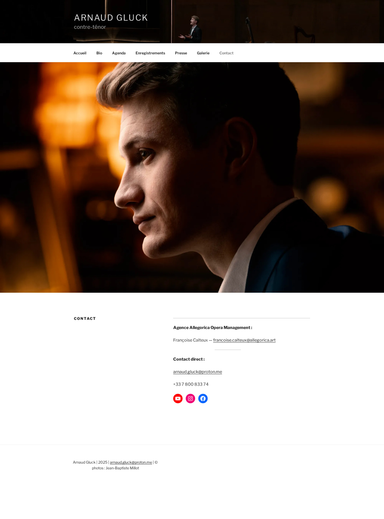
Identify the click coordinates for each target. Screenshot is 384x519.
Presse (181, 53)
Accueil (79, 53)
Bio (99, 53)
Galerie (203, 53)
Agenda (119, 53)
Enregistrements (150, 53)
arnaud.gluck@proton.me (197, 371)
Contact (226, 53)
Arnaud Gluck (111, 18)
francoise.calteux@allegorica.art (244, 340)
